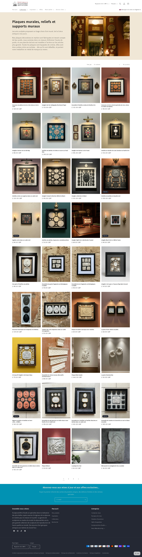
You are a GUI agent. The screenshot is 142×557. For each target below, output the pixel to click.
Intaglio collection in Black (79, 196)
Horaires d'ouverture (97, 519)
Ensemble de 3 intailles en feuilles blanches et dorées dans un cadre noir (84, 421)
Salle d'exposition (96, 522)
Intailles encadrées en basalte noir (110, 196)
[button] (23, 10)
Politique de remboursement (53, 553)
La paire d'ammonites (107, 375)
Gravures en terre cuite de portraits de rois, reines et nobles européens (115, 105)
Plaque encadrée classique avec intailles (83, 329)
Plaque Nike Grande (77, 375)
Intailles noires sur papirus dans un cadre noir (25, 196)
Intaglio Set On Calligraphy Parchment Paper (54, 105)
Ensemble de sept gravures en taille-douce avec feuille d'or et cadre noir (55, 421)
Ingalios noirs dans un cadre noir (21, 240)
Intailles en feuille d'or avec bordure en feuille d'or (115, 150)
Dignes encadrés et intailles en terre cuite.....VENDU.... (22, 421)
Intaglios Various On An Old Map (21, 150)
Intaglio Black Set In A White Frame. (111, 240)
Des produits (55, 513)
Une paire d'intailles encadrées (20, 284)
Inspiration (55, 516)
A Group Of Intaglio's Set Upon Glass (22, 375)
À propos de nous (96, 516)
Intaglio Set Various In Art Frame (80, 150)
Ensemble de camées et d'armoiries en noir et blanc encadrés (115, 421)
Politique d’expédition (95, 553)
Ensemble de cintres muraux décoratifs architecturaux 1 (53, 375)
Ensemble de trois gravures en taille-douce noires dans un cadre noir (26, 466)
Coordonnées (105, 553)
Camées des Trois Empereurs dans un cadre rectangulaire (54, 330)
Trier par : (89, 64)
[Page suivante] (78, 479)
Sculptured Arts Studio (22, 553)
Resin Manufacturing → (98, 528)
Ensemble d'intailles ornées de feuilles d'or (84, 105)
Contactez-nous (96, 513)
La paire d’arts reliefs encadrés (109, 329)
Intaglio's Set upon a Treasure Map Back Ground (114, 284)
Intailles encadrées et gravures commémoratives (55, 240)
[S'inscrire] (85, 499)
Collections (55, 519)
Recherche (55, 522)
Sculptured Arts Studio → (98, 525)
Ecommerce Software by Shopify (36, 553)
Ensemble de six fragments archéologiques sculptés (83, 284)
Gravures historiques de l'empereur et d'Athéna (25, 329)
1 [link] (63, 479)
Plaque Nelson (46, 466)
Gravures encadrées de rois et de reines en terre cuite (25, 105)
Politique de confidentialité (68, 553)
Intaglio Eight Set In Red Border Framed (82, 240)
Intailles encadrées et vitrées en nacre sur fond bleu (55, 151)
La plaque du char (76, 466)
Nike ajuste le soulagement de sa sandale (112, 466)
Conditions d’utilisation (82, 553)
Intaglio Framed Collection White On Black (53, 196)
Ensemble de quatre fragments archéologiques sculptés (55, 284)
